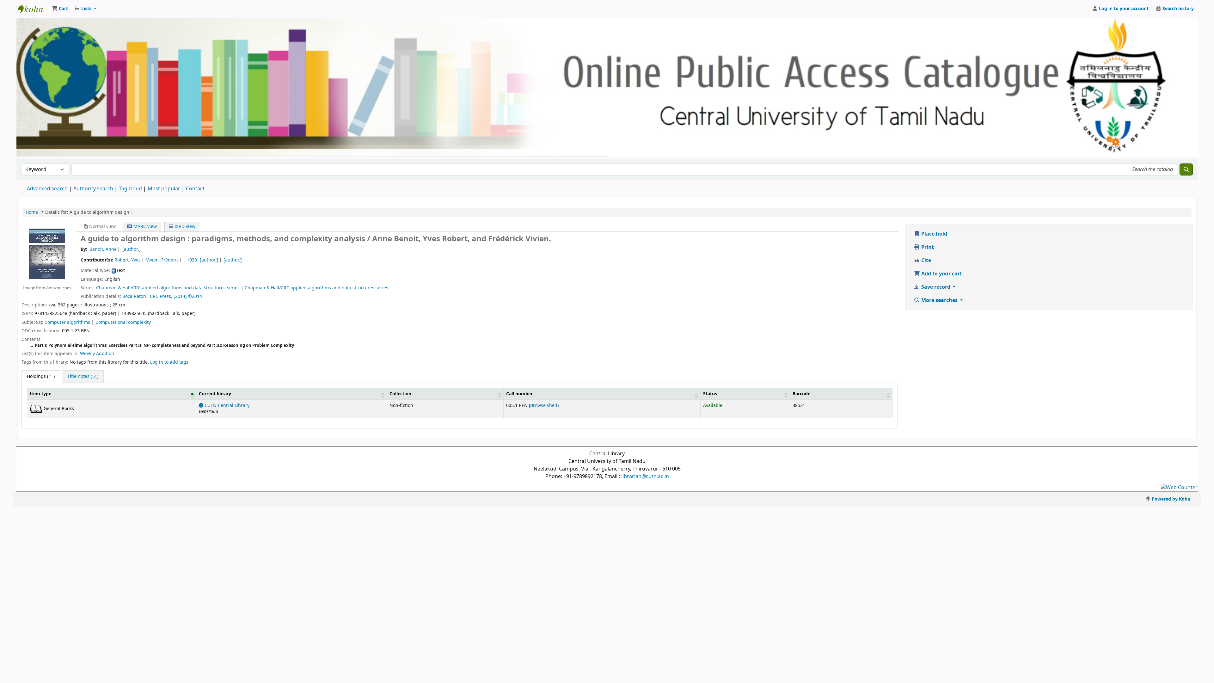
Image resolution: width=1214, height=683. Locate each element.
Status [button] (710, 394)
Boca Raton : (136, 296)
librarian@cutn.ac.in (645, 476)
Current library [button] (215, 394)
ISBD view (184, 226)
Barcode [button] (801, 394)
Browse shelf (543, 405)
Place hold (933, 234)
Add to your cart (941, 274)
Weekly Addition (97, 353)
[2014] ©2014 (188, 296)
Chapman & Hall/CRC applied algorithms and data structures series (168, 288)
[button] (60, 9)
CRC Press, (161, 296)
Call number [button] (519, 394)
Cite (925, 260)
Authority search (93, 189)
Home (32, 212)
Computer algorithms (67, 322)
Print (927, 247)
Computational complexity (123, 322)
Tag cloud (130, 189)
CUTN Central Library (226, 405)
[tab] (83, 376)
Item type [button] (40, 394)
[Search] (1186, 169)
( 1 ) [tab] (41, 376)
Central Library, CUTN (33, 9)
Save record (936, 287)
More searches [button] (939, 300)
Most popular (164, 189)
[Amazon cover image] (47, 254)
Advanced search (47, 189)
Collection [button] (400, 394)
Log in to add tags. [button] (170, 362)
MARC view (144, 226)
